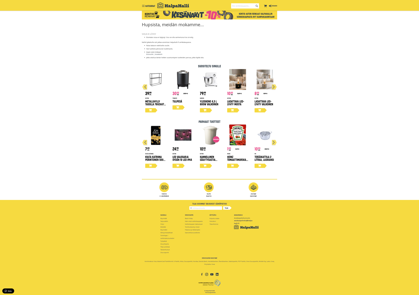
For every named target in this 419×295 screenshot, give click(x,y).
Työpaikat (163, 241)
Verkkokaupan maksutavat (194, 224)
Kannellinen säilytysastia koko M (207, 159)
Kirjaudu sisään (214, 218)
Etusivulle (149, 54)
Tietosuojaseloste (210, 292)
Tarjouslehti (164, 221)
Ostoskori (213, 221)
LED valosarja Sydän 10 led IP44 (182, 158)
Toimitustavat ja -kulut (192, 227)
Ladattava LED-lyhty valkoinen (264, 103)
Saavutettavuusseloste (192, 233)
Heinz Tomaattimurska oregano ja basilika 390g (236, 161)
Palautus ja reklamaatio (192, 230)
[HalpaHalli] (173, 5)
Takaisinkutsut (165, 250)
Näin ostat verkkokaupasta (194, 221)
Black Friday (189, 218)
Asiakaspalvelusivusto (242, 218)
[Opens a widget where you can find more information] (8, 291)
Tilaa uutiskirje (165, 247)
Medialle (163, 227)
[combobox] (245, 6)
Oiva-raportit (164, 252)
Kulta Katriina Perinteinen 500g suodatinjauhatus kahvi (155, 161)
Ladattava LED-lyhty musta (235, 103)
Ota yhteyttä (164, 244)
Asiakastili (158, 54)
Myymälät (163, 218)
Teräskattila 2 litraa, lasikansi (264, 158)
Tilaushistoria (214, 224)
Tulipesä (177, 101)
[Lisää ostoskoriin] (150, 110)
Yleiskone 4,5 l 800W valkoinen (209, 103)
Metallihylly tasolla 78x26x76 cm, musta (155, 104)
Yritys (162, 224)
